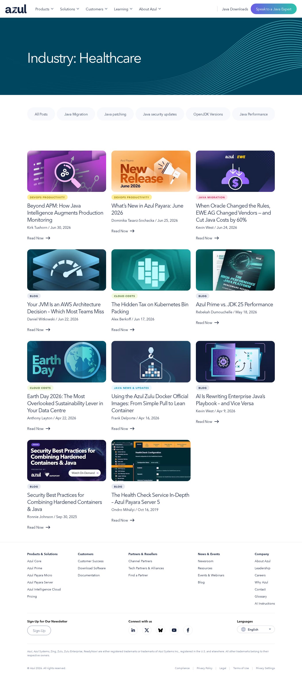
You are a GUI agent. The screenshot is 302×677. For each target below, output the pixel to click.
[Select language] (208, 8)
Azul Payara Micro (39, 575)
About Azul (263, 561)
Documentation (89, 575)
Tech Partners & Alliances (146, 568)
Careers (260, 575)
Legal (223, 668)
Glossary (261, 596)
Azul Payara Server (40, 582)
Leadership (262, 568)
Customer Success (90, 561)
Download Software (92, 568)
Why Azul (261, 582)
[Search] (198, 8)
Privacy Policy (204, 668)
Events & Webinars (211, 575)
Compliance (182, 668)
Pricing (32, 596)
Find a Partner (138, 575)
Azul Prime (34, 568)
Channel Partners (140, 561)
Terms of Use (241, 668)
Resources (205, 568)
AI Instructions (265, 603)
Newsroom (205, 561)
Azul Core (34, 561)
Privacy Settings (265, 668)
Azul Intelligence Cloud (44, 589)
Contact (260, 589)
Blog (201, 582)
